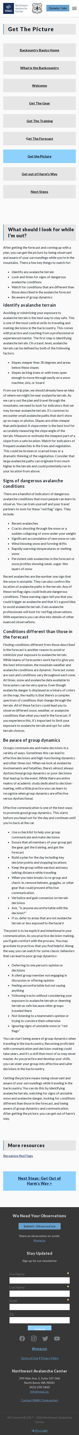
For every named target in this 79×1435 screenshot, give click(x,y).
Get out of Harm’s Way (40, 174)
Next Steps (39, 192)
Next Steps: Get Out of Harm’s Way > (39, 1180)
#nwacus (40, 1240)
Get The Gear (39, 103)
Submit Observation (40, 1226)
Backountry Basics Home (39, 50)
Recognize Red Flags (18, 1156)
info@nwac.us (39, 1391)
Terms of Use (29, 1358)
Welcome (39, 85)
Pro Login (41, 1430)
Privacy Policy (50, 1358)
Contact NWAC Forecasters (39, 1400)
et (30, 138)
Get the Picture (39, 156)
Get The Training (40, 121)
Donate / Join (58, 8)
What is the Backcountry (39, 68)
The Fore (39, 138)
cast (49, 138)
